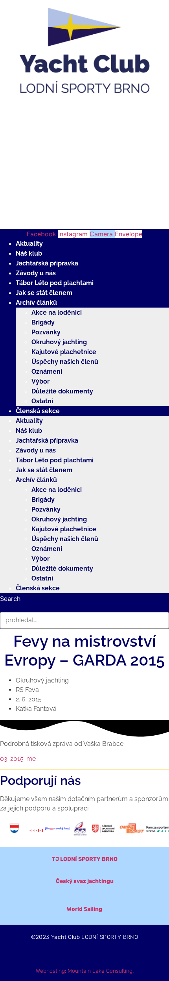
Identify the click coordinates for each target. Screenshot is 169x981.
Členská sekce (38, 411)
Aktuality (29, 243)
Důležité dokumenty (62, 391)
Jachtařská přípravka (47, 263)
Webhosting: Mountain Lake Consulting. (85, 971)
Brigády (43, 322)
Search (10, 598)
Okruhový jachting (59, 342)
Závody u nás (36, 273)
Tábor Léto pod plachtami (55, 283)
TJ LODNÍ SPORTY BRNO (85, 859)
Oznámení (46, 371)
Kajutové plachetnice (63, 352)
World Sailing (84, 909)
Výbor (40, 381)
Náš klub (29, 253)
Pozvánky (46, 332)
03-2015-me (18, 758)
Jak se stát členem (44, 293)
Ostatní (42, 401)
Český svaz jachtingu (85, 881)
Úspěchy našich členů (64, 361)
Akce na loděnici (56, 312)
